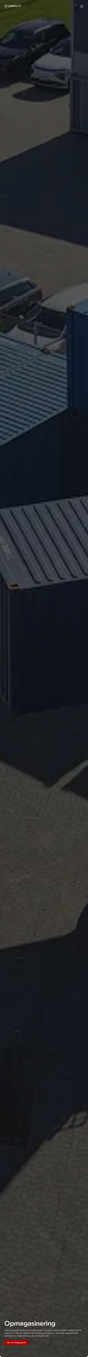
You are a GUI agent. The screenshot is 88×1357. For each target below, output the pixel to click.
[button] (81, 6)
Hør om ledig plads (16, 1342)
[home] (12, 6)
